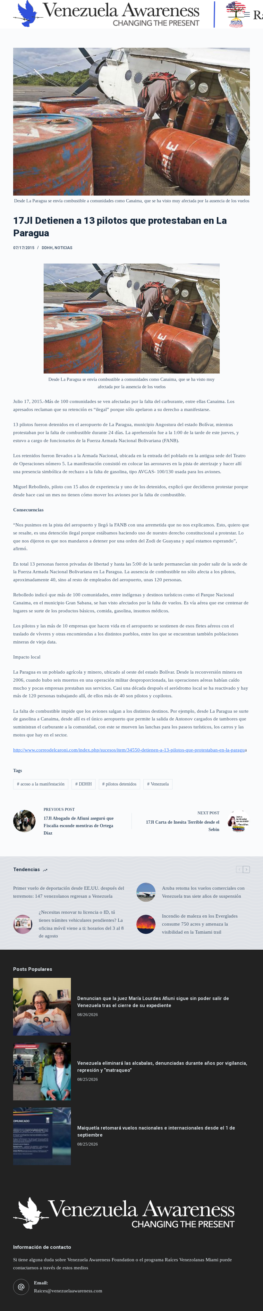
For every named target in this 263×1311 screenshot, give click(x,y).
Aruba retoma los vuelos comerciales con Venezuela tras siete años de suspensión (203, 892)
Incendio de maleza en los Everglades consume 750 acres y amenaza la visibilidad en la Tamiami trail (200, 924)
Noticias (63, 248)
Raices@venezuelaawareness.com (68, 1290)
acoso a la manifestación (40, 784)
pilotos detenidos (119, 784)
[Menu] (247, 14)
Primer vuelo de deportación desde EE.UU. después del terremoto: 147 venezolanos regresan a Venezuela (68, 892)
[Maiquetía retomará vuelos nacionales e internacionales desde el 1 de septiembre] (42, 1136)
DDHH (47, 248)
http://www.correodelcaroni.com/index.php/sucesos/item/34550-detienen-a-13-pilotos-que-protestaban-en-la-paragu (129, 749)
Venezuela (158, 784)
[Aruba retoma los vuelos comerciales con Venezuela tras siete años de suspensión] (146, 892)
